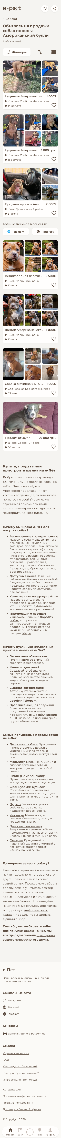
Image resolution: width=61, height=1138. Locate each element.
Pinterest (48, 231)
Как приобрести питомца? (21, 1073)
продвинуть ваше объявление (33, 714)
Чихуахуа (17, 815)
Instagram (14, 1000)
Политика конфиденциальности (24, 1096)
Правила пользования (18, 1102)
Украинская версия (16, 1053)
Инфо (26, 633)
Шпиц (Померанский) (27, 776)
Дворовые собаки (24, 744)
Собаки (11, 19)
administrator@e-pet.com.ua (26, 1033)
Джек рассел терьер (26, 826)
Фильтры (19, 52)
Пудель (15, 804)
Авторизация (12, 1089)
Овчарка (16, 840)
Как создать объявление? (20, 1066)
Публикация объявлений (29, 659)
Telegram (18, 231)
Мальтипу (17, 761)
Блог (6, 1059)
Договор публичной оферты (22, 1109)
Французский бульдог (27, 787)
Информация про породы (20, 1079)
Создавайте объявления (28, 670)
